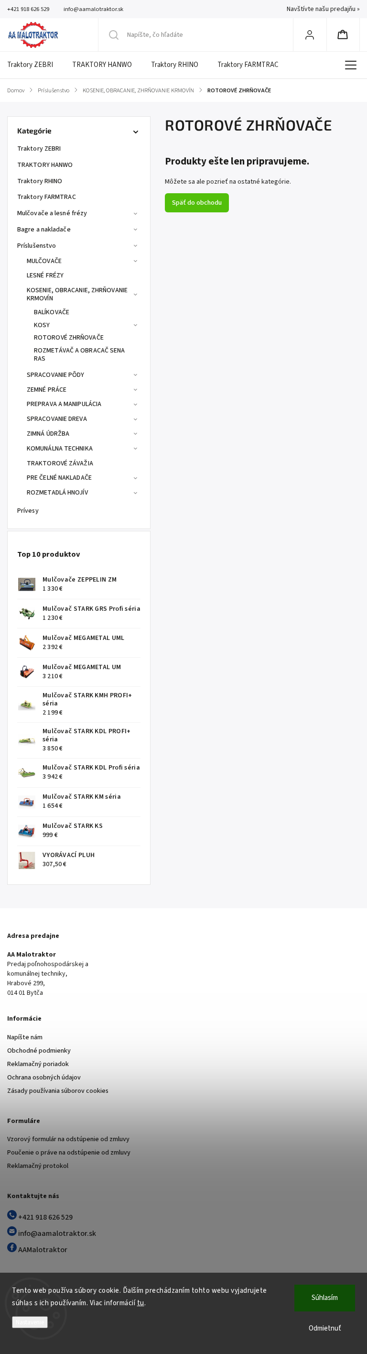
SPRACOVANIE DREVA (57, 419)
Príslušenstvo (36, 246)
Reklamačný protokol (37, 1166)
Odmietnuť (325, 1328)
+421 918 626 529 (45, 1217)
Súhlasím (325, 1298)
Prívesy (28, 511)
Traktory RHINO (39, 181)
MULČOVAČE (44, 261)
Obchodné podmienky (39, 1051)
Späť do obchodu (197, 203)
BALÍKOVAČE (51, 312)
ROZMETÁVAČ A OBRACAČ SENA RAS (79, 354)
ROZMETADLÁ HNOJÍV (57, 492)
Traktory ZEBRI (39, 149)
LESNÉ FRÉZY (45, 275)
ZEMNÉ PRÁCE (46, 390)
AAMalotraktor (42, 1249)
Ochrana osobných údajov (44, 1077)
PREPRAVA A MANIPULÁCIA (64, 404)
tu (140, 1303)
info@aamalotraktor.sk (56, 1233)
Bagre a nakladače (44, 229)
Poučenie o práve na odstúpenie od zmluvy (68, 1152)
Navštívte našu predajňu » (323, 9)
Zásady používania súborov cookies (57, 1091)
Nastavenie (30, 1322)
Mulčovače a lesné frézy (52, 213)
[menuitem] (35, 65)
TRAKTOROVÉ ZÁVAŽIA (60, 463)
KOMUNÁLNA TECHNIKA (60, 448)
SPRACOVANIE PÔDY (56, 375)
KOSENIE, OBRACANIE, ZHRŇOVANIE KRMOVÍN (77, 294)
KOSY (42, 325)
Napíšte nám (25, 1037)
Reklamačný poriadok (38, 1064)
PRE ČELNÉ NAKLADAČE (59, 478)
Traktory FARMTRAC (46, 197)
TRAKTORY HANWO (45, 165)
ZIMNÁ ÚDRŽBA (48, 434)
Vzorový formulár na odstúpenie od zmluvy (68, 1139)
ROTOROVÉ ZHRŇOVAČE (69, 337)
